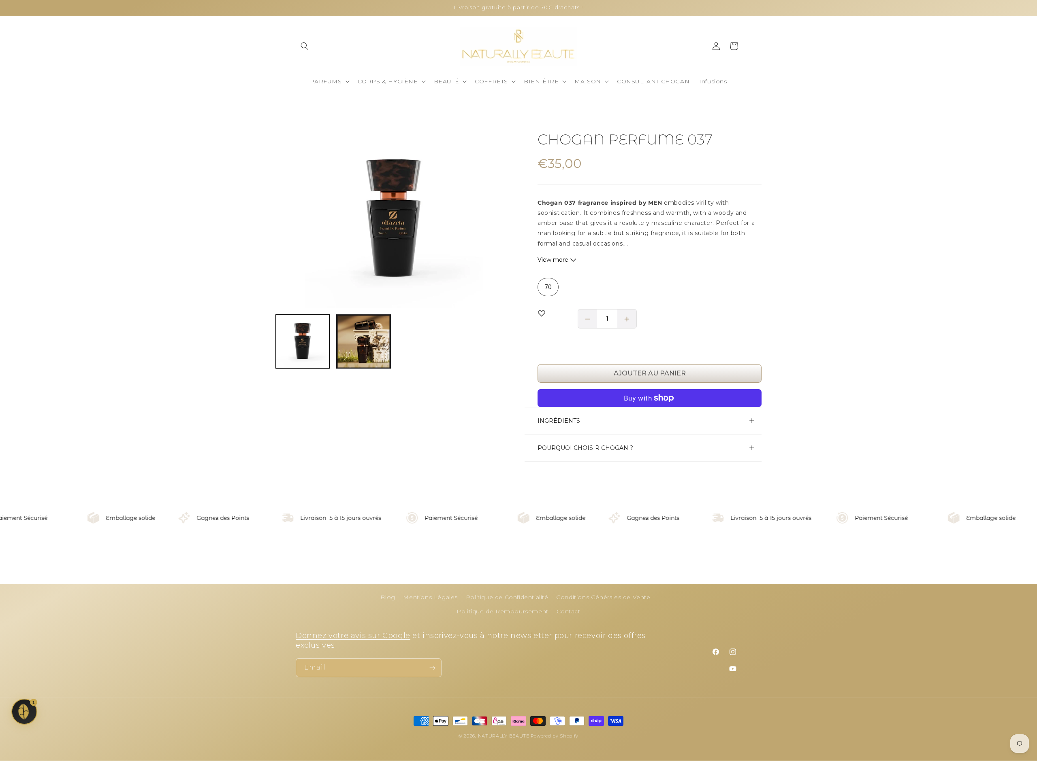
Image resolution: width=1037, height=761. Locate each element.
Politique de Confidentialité (507, 597)
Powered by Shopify (554, 736)
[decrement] (587, 319)
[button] (305, 46)
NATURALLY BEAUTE (503, 736)
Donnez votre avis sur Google (353, 635)
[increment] (627, 319)
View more (554, 259)
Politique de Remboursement (502, 611)
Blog (387, 597)
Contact (568, 611)
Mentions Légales (430, 597)
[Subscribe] (432, 667)
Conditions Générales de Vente (603, 597)
